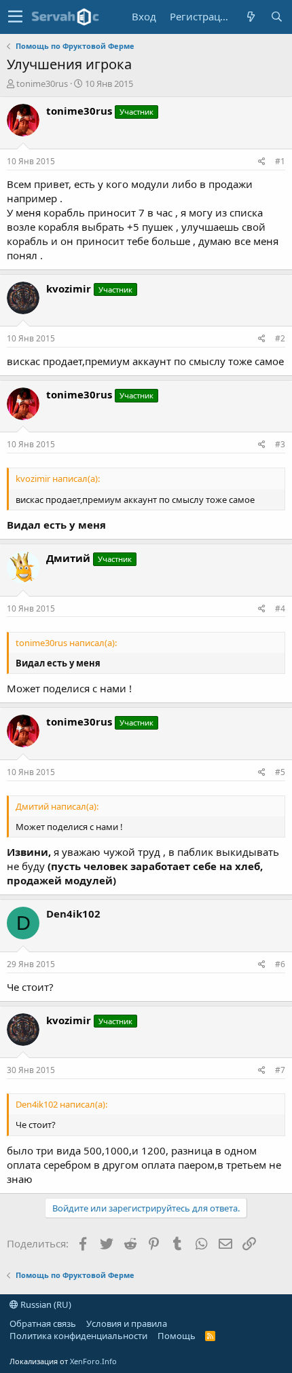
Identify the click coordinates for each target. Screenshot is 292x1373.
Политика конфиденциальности (78, 1336)
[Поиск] (276, 16)
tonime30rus (42, 83)
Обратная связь (43, 1323)
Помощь (177, 1336)
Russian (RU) (44, 1304)
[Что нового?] (250, 16)
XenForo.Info (93, 1361)
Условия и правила (126, 1323)
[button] (15, 17)
